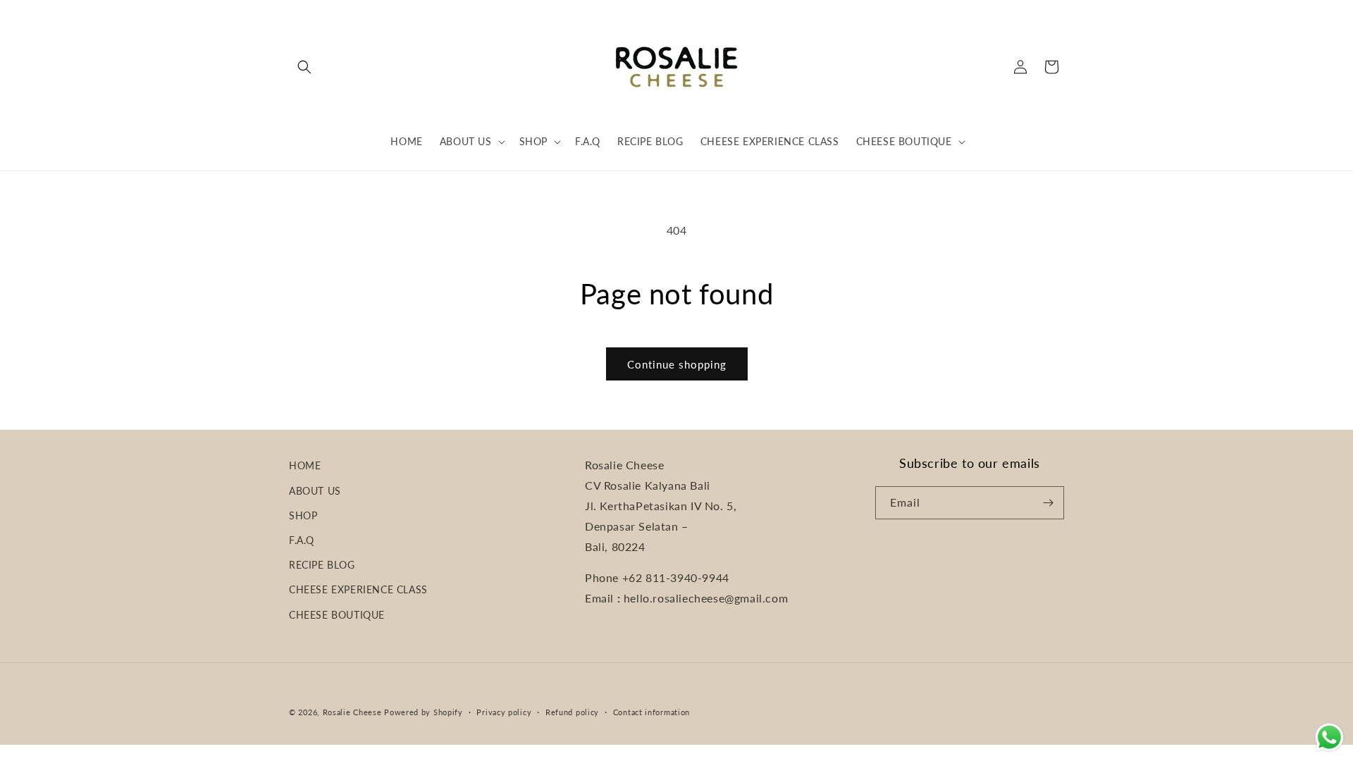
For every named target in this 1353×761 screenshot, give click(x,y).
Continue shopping (677, 364)
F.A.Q (301, 540)
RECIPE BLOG (322, 565)
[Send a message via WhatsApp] (1329, 737)
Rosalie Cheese (352, 712)
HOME (305, 465)
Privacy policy (503, 712)
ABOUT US (315, 491)
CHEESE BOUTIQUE (337, 615)
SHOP (303, 515)
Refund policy (572, 712)
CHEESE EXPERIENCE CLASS (358, 589)
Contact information (651, 712)
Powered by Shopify (423, 712)
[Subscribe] (1047, 502)
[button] (304, 66)
